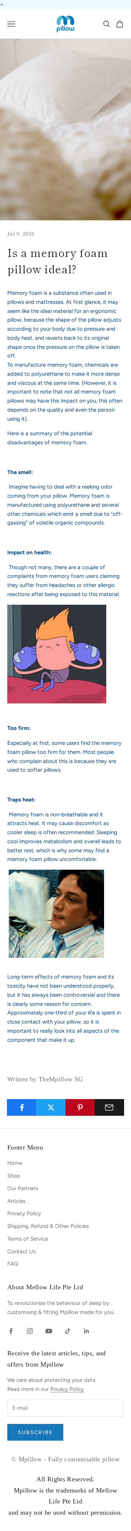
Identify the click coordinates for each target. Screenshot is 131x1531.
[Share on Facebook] (21, 1107)
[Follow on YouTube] (48, 1331)
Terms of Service (27, 1239)
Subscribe (35, 1432)
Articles (16, 1201)
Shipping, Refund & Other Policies (48, 1226)
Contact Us (21, 1251)
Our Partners (22, 1188)
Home (14, 1163)
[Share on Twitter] (50, 1107)
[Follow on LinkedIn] (86, 1331)
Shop (13, 1175)
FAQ (12, 1264)
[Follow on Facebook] (11, 1331)
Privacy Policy (24, 1213)
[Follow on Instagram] (29, 1331)
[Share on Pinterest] (80, 1107)
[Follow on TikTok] (67, 1331)
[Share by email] (109, 1107)
